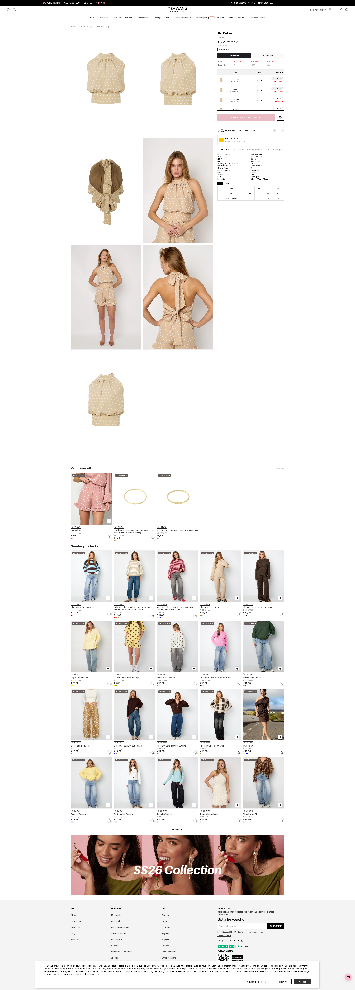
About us (75, 915)
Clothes (83, 26)
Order (164, 921)
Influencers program (120, 927)
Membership (116, 915)
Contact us (76, 921)
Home (74, 26)
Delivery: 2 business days (235, 142)
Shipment (166, 939)
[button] (273, 78)
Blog (73, 933)
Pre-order (166, 927)
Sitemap (114, 958)
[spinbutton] (277, 78)
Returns (165, 945)
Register (165, 915)
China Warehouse (170, 951)
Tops (91, 26)
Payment (166, 933)
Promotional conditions (121, 951)
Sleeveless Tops (103, 26)
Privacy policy (117, 939)
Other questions (169, 958)
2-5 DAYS (225, 49)
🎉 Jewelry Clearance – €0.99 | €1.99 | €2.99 (61, 3)
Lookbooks (76, 927)
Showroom (76, 939)
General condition (119, 933)
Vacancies (116, 945)
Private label (116, 921)
